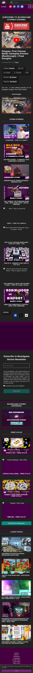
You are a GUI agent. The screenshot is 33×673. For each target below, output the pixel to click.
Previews (11, 68)
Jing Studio (13, 81)
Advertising (17, 656)
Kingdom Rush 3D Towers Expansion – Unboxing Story (16, 181)
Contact (3, 6)
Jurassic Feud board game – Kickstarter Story (15, 576)
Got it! (16, 670)
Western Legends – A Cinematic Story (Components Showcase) (16, 160)
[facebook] (18, 6)
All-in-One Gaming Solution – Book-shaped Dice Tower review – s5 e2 (16, 597)
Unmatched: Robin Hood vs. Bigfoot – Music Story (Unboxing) (16, 305)
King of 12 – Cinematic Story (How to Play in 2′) (16, 264)
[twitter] (22, 6)
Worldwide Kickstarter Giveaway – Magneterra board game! (13, 554)
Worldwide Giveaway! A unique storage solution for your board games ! (15, 642)
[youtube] (10, 6)
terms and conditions (18, 386)
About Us (16, 654)
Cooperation (16, 658)
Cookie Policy (16, 661)
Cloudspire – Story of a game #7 (17, 140)
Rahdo (17, 62)
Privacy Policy (22, 379)
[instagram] (14, 6)
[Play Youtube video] (16, 40)
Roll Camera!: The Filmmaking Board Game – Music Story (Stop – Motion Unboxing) (16, 203)
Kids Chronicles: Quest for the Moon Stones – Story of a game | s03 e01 (16, 284)
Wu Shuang (13, 77)
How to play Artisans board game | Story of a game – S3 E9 (16, 243)
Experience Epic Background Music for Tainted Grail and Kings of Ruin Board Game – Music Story (15, 620)
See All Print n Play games (16, 523)
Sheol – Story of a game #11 (16, 223)
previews (5, 312)
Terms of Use (16, 663)
